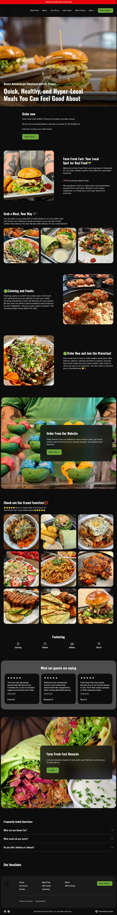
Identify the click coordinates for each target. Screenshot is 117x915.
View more (11, 693)
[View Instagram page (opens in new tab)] (8, 906)
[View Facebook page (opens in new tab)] (5, 906)
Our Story (55, 10)
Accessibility (40, 896)
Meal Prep (34, 10)
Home (21, 877)
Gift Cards (67, 10)
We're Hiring (80, 10)
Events (22, 884)
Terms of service (26, 896)
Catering (45, 884)
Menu (44, 10)
